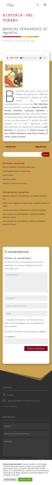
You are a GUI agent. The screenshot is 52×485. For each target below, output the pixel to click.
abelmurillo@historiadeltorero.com (23, 400)
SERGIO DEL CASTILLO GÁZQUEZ (33, 210)
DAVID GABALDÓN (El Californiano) (17, 171)
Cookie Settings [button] (10, 479)
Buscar (45, 154)
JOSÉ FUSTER (8, 175)
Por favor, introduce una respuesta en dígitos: (25, 331)
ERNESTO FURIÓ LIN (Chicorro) (15, 183)
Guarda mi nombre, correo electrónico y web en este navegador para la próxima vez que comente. (24, 323)
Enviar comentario (36, 348)
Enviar (41, 459)
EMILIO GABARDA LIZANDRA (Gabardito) (19, 167)
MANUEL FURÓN (9, 179)
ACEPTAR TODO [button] (25, 479)
